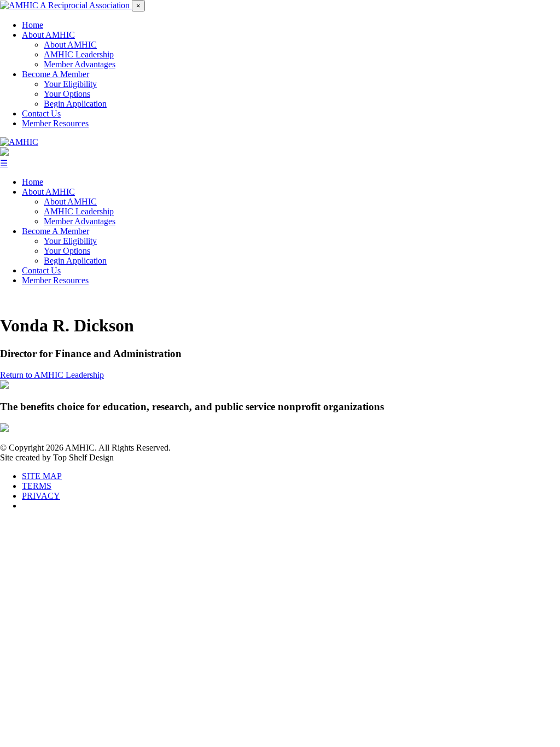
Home (32, 25)
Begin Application (75, 103)
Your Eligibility (70, 84)
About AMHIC (48, 34)
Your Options (67, 93)
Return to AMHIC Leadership (52, 375)
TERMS (36, 486)
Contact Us (41, 113)
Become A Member (55, 74)
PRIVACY (41, 495)
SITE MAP (42, 476)
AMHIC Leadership (79, 54)
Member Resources (55, 123)
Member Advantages (79, 64)
